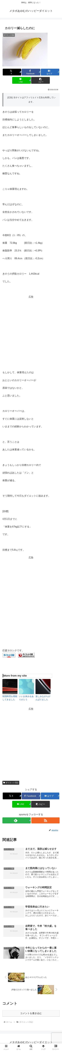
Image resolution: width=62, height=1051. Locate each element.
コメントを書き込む (31, 1013)
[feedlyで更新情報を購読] (16, 820)
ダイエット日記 (12, 783)
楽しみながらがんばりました (43, 698)
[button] (40, 80)
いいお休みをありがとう (26, 698)
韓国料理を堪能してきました (9, 698)
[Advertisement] (31, 330)
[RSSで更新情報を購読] (45, 820)
